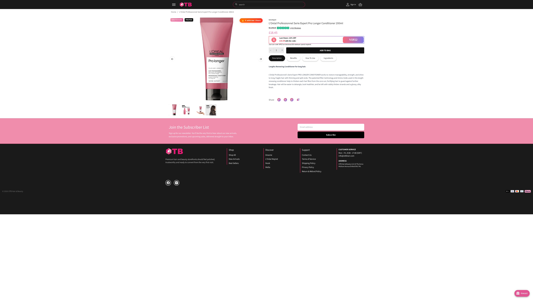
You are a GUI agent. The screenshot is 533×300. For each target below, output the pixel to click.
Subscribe (331, 134)
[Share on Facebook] (279, 99)
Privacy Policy (308, 167)
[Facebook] (168, 183)
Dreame (268, 155)
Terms (365, 183)
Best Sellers (234, 163)
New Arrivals (234, 159)
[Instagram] (176, 183)
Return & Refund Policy (311, 171)
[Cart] (360, 4)
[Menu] (174, 4)
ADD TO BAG (325, 50)
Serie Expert (272, 20)
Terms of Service (309, 159)
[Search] (236, 4)
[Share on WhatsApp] (291, 99)
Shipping (336, 183)
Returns (347, 183)
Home (173, 12)
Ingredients (328, 58)
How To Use (310, 58)
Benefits (293, 58)
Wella (267, 167)
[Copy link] (298, 99)
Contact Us (306, 155)
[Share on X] (285, 99)
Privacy (356, 183)
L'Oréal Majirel (271, 159)
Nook (267, 163)
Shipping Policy (308, 163)
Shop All (232, 155)
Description (277, 58)
